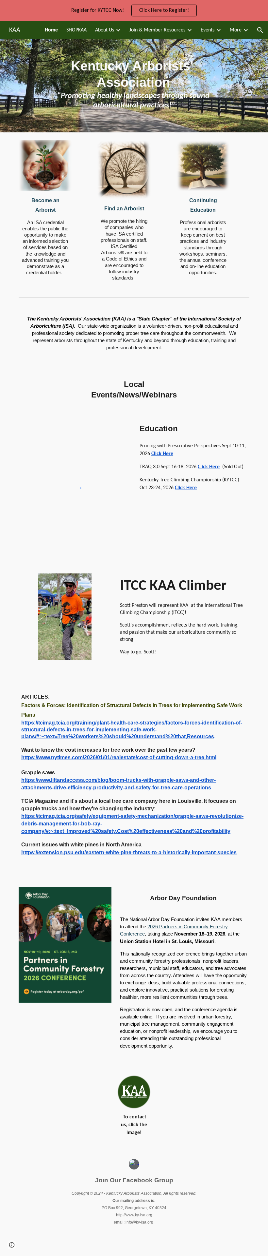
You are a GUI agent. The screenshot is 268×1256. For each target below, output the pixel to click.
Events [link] (207, 30)
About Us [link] (104, 30)
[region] (134, 10)
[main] (134, 86)
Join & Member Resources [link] (157, 30)
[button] (260, 30)
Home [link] (51, 30)
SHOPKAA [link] (76, 30)
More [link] (236, 30)
